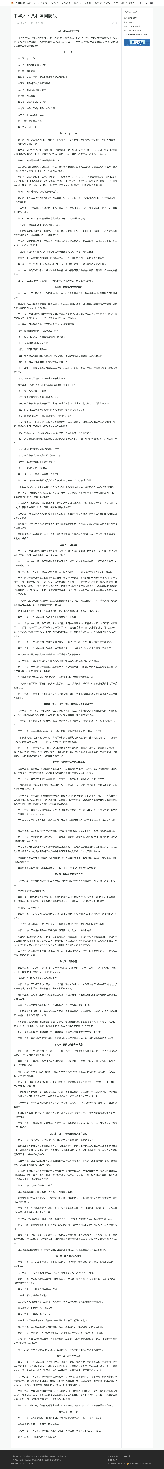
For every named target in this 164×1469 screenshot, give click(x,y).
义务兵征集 (66, 3)
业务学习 (115, 3)
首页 (29, 3)
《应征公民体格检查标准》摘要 (136, 34)
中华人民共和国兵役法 (132, 26)
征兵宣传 (107, 3)
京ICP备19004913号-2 (116, 1463)
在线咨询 (123, 3)
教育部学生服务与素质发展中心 (31, 1460)
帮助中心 (119, 1456)
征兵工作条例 (129, 22)
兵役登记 (44, 3)
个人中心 (35, 3)
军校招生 (88, 3)
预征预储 (54, 3)
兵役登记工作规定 (130, 18)
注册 (151, 3)
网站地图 (111, 1456)
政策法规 (98, 3)
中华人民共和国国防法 (132, 30)
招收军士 (77, 3)
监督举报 (132, 3)
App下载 (127, 1456)
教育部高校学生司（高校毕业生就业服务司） (51, 1456)
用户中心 (143, 3)
